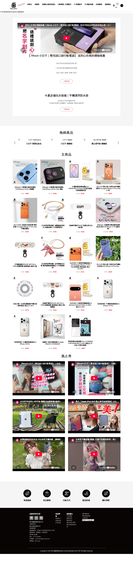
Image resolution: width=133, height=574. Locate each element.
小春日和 (85, 518)
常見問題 (69, 516)
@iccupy (37, 541)
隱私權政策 (85, 513)
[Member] (113, 5)
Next (118, 143)
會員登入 (58, 518)
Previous (15, 143)
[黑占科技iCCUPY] (18, 5)
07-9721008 (37, 536)
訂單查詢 (58, 522)
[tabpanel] (66, 12)
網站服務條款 (86, 516)
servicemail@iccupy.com (42, 539)
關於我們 (69, 520)
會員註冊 (58, 520)
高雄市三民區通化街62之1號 (45, 530)
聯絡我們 (69, 518)
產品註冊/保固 (71, 522)
